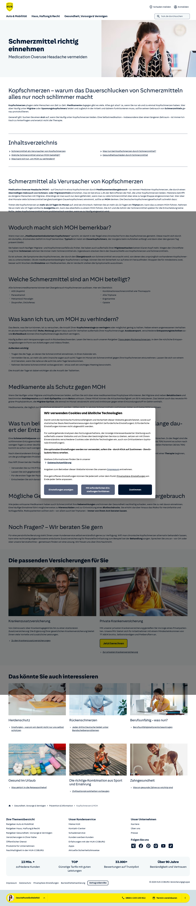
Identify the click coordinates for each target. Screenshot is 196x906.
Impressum (113, 469)
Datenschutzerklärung (59, 462)
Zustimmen (135, 489)
